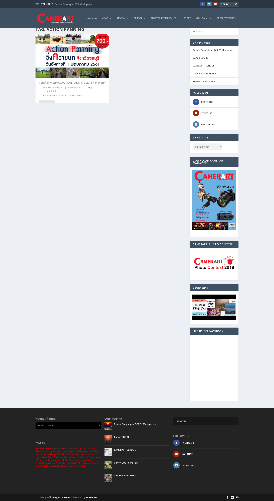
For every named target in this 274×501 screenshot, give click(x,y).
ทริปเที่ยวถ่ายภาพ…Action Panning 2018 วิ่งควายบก (72, 82)
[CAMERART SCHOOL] (108, 452)
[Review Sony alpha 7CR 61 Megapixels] (108, 426)
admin (48, 87)
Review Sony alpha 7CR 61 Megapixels (74, 4)
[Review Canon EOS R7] (108, 478)
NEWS (104, 18)
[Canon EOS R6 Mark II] (108, 465)
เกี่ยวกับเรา (202, 18)
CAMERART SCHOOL (203, 65)
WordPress (91, 497)
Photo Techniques (163, 18)
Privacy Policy (226, 18)
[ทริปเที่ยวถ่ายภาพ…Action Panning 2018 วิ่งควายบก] (72, 56)
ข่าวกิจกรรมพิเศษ (74, 87)
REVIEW (121, 18)
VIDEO (188, 18)
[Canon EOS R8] (108, 439)
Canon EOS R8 (200, 57)
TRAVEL (138, 18)
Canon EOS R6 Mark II (204, 73)
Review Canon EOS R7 (204, 81)
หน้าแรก (92, 18)
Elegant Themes (61, 497)
